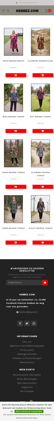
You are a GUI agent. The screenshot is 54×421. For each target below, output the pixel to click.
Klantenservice (27, 362)
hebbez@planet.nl (28, 312)
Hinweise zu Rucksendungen (27, 358)
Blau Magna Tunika (13, 116)
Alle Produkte (27, 391)
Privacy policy (27, 350)
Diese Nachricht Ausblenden (29, 411)
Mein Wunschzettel (27, 383)
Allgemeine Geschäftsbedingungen (27, 345)
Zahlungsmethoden (27, 354)
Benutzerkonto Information (27, 374)
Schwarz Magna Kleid (40, 61)
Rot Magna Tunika (40, 116)
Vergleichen (27, 387)
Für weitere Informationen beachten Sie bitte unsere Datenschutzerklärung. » (27, 416)
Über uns (27, 341)
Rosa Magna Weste (13, 61)
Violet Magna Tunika (40, 228)
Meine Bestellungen (27, 379)
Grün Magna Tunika (13, 172)
